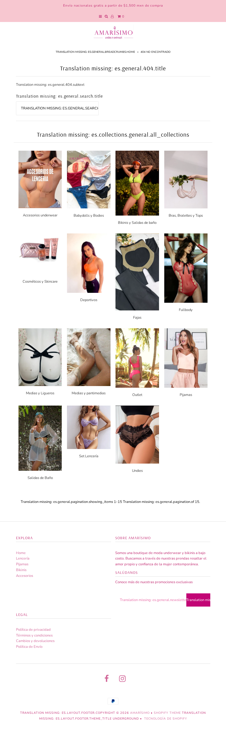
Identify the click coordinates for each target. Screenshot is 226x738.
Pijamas (186, 394)
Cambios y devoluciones (35, 640)
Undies (137, 470)
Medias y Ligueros (40, 393)
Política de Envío (29, 646)
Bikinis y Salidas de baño (137, 222)
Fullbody (186, 309)
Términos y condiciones (34, 635)
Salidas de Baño (40, 477)
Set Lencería (88, 456)
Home (21, 552)
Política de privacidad (33, 629)
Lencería (22, 558)
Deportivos (88, 300)
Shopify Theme (167, 713)
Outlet (137, 394)
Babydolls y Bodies (89, 215)
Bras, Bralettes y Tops (186, 215)
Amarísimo (140, 713)
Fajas (137, 317)
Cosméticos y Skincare (40, 281)
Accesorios (24, 575)
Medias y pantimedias (89, 393)
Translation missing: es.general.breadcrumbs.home (95, 52)
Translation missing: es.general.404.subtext (50, 84)
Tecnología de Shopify (165, 719)
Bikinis (21, 570)
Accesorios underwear (40, 215)
